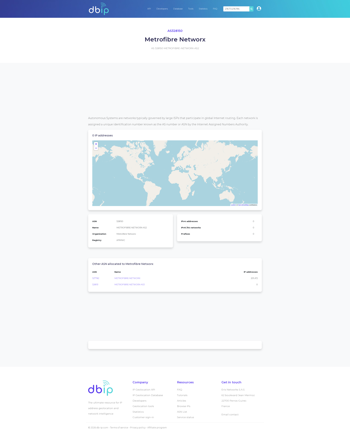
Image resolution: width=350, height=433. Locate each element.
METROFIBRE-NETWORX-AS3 (129, 284)
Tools (190, 9)
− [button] (96, 148)
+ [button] (96, 144)
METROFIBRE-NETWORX (127, 278)
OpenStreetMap (243, 205)
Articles (181, 400)
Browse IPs (183, 406)
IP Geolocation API (144, 389)
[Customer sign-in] (259, 8)
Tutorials (182, 395)
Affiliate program (157, 427)
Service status (185, 417)
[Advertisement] (170, 96)
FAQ (215, 9)
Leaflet (233, 205)
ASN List (182, 411)
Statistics (203, 9)
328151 (95, 284)
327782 (95, 278)
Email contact (230, 414)
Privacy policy (137, 427)
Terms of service (119, 427)
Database (178, 9)
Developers (162, 9)
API (149, 9)
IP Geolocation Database (148, 395)
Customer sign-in (143, 417)
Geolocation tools (143, 406)
